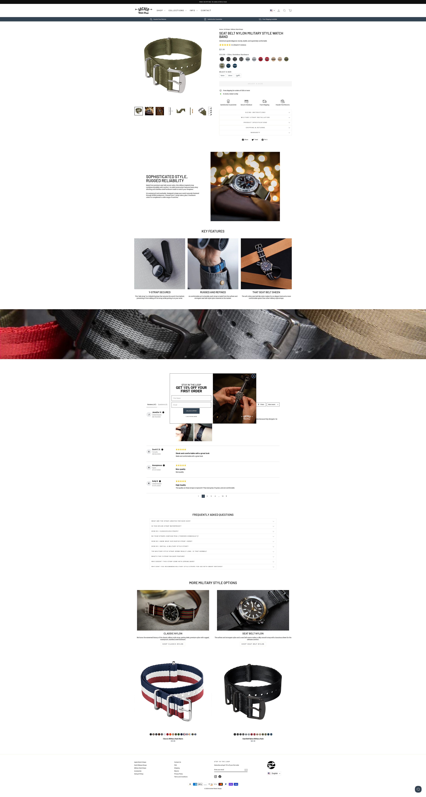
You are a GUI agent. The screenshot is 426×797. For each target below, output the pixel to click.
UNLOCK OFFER (191, 411)
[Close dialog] (253, 376)
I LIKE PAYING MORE (191, 416)
